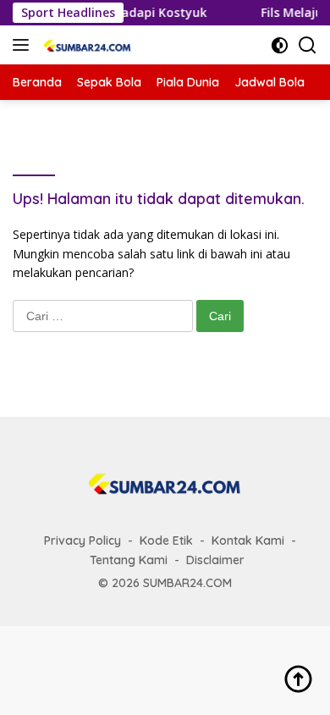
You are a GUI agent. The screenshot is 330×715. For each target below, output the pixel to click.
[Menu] (24, 44)
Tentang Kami (129, 560)
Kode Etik (166, 540)
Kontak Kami (248, 540)
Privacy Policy (82, 540)
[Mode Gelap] (279, 45)
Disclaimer (215, 560)
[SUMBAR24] (85, 44)
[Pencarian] (307, 45)
